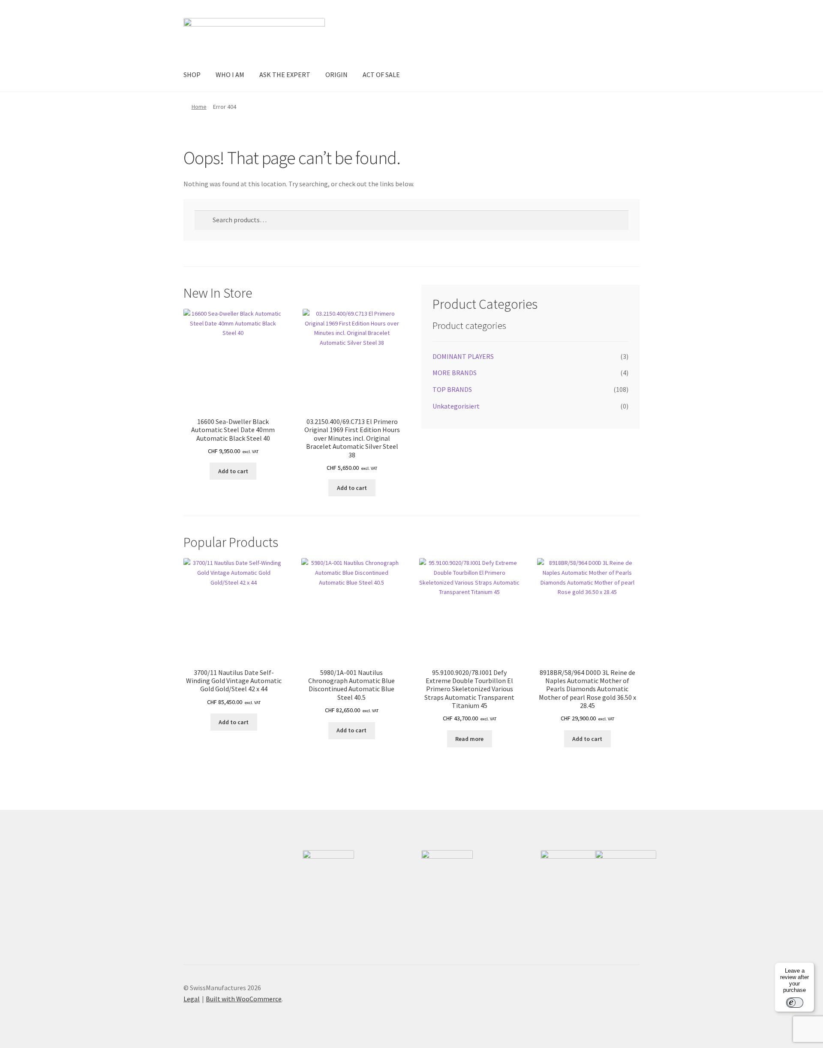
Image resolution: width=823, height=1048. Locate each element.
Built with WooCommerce (244, 998)
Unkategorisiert (456, 406)
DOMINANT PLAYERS (463, 356)
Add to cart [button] (233, 471)
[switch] (794, 1002)
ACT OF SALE (381, 74)
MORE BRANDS (455, 372)
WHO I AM (230, 74)
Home (199, 106)
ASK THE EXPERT (284, 74)
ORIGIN (336, 74)
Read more (469, 739)
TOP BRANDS (452, 389)
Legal (191, 998)
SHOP (192, 74)
